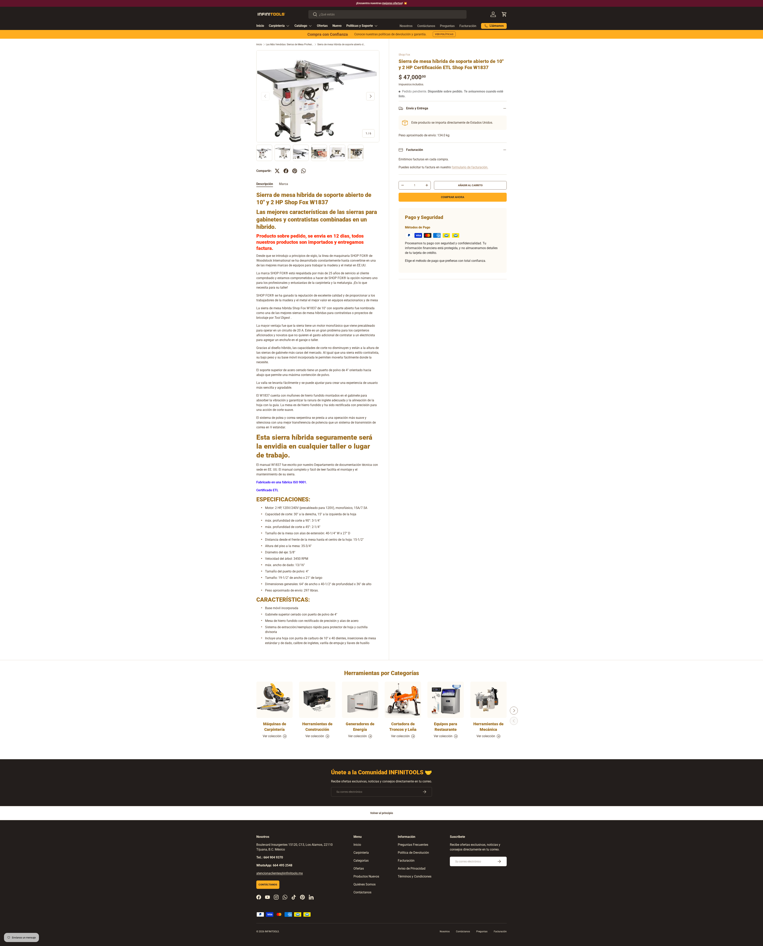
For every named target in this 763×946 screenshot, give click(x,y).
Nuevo (337, 26)
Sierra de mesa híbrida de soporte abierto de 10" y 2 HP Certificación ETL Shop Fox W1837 (341, 44)
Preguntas (447, 26)
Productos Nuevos (366, 876)
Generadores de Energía (360, 727)
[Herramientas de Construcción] (317, 700)
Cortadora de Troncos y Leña (402, 727)
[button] (504, 14)
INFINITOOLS (272, 931)
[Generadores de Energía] (360, 700)
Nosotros (406, 26)
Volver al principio (381, 813)
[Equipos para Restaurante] (445, 700)
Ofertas (322, 26)
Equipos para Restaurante (445, 727)
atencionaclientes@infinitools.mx (279, 873)
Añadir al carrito (470, 185)
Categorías (361, 860)
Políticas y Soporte (359, 26)
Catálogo (300, 26)
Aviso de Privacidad (411, 868)
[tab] (264, 184)
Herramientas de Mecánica (488, 727)
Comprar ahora (452, 197)
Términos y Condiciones (414, 876)
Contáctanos (426, 26)
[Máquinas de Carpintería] (274, 700)
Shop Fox (404, 54)
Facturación (467, 26)
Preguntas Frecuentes (413, 845)
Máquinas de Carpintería (274, 727)
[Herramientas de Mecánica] (488, 700)
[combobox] (387, 14)
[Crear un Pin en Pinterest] (294, 171)
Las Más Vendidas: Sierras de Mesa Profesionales (290, 44)
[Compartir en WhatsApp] (303, 171)
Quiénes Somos (364, 884)
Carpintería (277, 26)
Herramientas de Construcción (317, 727)
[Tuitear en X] (277, 171)
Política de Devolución (413, 852)
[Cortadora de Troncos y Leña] (403, 700)
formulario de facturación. (470, 167)
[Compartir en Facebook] (286, 171)
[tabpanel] (317, 418)
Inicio (260, 26)
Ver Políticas (444, 34)
